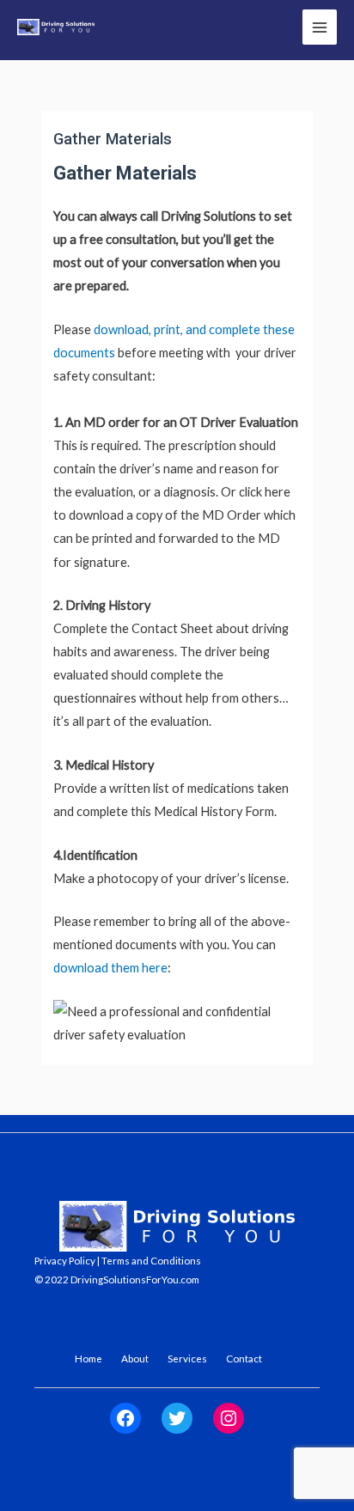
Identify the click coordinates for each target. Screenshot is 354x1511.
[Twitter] (177, 1418)
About (135, 1358)
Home (88, 1358)
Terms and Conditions (151, 1260)
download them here (110, 967)
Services (187, 1358)
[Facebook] (125, 1418)
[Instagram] (228, 1418)
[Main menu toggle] (319, 26)
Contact (244, 1358)
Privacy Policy (64, 1260)
